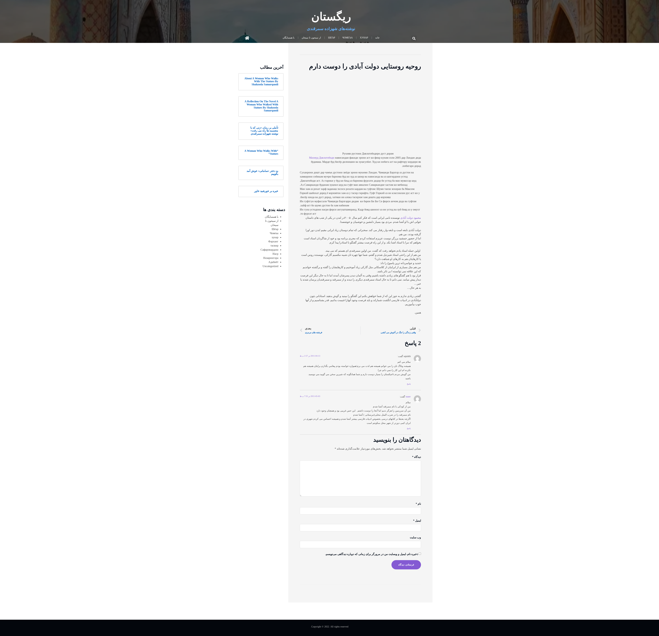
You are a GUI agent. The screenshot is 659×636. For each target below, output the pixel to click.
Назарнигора (270, 257)
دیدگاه (416, 456)
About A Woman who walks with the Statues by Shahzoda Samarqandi (261, 81)
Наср (275, 253)
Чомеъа (347, 37)
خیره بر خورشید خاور (266, 191)
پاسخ (409, 384)
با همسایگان (288, 37)
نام (418, 503)
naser (408, 396)
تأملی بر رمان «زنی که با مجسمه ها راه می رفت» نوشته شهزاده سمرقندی (264, 130)
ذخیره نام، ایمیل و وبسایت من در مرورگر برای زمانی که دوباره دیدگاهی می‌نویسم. (371, 554)
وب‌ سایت (415, 537)
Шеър (331, 37)
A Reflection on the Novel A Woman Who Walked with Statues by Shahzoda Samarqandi (261, 106)
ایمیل (417, 520)
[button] (414, 38)
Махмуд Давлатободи (321, 157)
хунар (364, 37)
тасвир (274, 245)
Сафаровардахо (269, 249)
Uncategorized (270, 266)
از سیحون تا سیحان (311, 37)
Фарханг (273, 241)
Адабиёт (273, 262)
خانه (377, 37)
